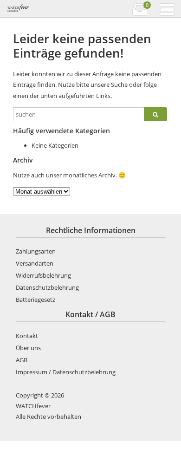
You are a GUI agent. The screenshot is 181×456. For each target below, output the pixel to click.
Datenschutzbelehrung (47, 287)
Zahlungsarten (36, 251)
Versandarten (34, 263)
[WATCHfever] (48, 8)
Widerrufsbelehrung (43, 275)
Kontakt (27, 336)
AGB (21, 360)
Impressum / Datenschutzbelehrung (66, 372)
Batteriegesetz (35, 299)
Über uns (28, 348)
